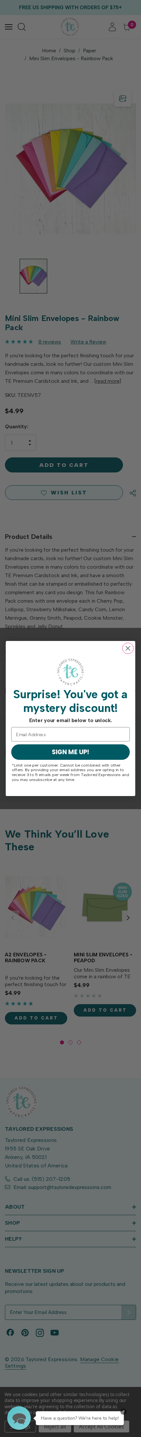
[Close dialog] (128, 648)
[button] (19, 1418)
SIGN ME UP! (71, 752)
